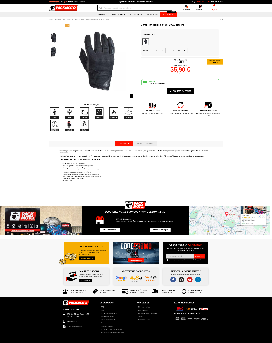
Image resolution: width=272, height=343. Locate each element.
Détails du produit (145, 144)
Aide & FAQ (186, 9)
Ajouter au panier (182, 91)
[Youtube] (190, 279)
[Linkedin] (198, 279)
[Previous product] (221, 19)
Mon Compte (200, 9)
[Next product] (222, 19)
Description (124, 144)
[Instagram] (181, 279)
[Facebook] (173, 279)
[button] (110, 230)
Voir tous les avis (79, 2)
